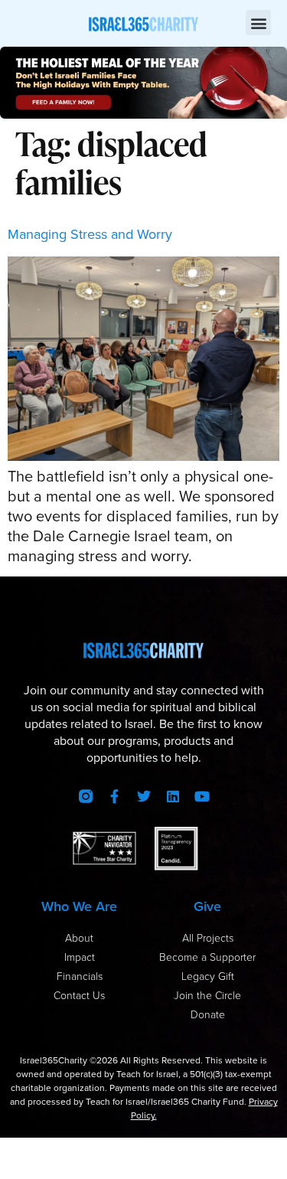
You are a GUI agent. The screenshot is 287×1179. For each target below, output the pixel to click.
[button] (258, 22)
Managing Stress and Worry (90, 234)
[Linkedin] (173, 796)
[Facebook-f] (115, 796)
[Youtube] (202, 796)
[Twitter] (144, 796)
